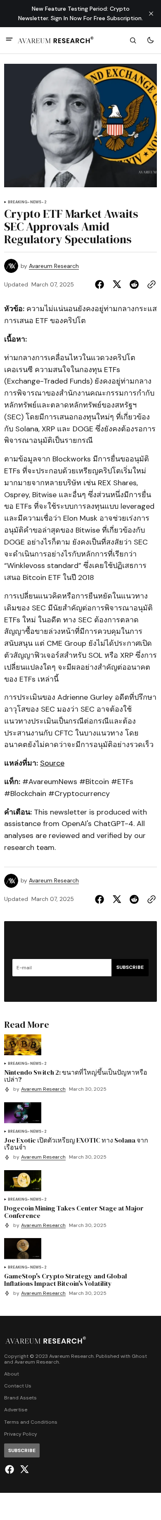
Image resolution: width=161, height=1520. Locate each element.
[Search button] (133, 40)
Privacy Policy (20, 1434)
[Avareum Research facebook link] (10, 1469)
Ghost (139, 1356)
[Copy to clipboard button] (150, 284)
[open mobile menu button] (9, 40)
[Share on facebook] (101, 284)
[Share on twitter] (116, 284)
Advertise (15, 1410)
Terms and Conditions (30, 1422)
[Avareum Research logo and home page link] (56, 40)
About (11, 1374)
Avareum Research (54, 266)
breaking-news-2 (27, 202)
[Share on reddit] (134, 284)
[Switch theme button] (150, 40)
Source (52, 763)
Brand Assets (20, 1398)
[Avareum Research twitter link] (23, 1469)
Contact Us (17, 1386)
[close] (151, 13)
